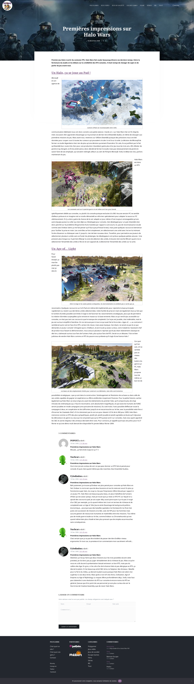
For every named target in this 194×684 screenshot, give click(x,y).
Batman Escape (112, 656)
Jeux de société (118, 5)
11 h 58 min (83, 443)
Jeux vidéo (105, 5)
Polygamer (94, 5)
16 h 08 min (83, 551)
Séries (149, 5)
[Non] (191, 681)
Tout (161, 5)
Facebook (53, 672)
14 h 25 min (83, 532)
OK (120, 681)
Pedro (109, 667)
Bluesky (52, 663)
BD (155, 5)
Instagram (53, 666)
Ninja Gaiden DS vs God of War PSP (119, 648)
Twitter (52, 669)
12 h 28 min (83, 460)
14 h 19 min (83, 479)
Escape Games (132, 5)
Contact (53, 658)
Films (142, 5)
